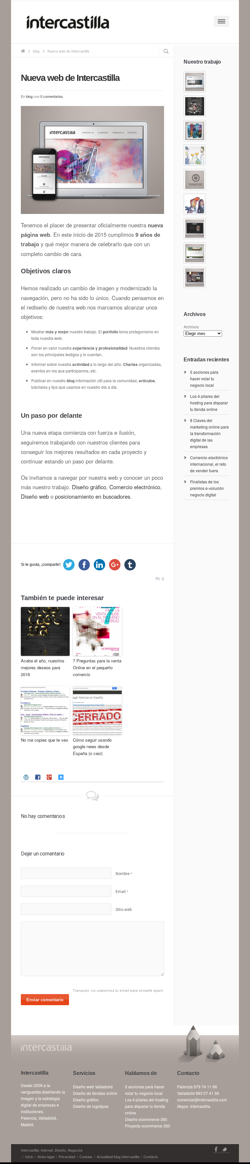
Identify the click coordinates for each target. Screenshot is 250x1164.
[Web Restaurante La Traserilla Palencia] (195, 277)
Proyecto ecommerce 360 (147, 1125)
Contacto (151, 1156)
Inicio (29, 1156)
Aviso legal (45, 1156)
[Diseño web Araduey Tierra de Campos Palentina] (195, 253)
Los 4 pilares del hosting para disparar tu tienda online (209, 402)
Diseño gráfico (89, 487)
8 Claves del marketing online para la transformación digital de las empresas (209, 433)
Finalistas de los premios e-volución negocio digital (207, 488)
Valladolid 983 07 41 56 (198, 1093)
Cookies (85, 1156)
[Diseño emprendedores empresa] (195, 204)
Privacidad (67, 1156)
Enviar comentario (44, 999)
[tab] (26, 777)
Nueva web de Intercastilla (70, 78)
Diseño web (35, 496)
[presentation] (26, 777)
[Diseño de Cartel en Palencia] (195, 155)
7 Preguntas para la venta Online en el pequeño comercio (97, 667)
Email (122, 891)
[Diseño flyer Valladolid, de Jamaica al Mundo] (195, 130)
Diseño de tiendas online (95, 1093)
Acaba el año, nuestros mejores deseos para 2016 (42, 667)
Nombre (124, 873)
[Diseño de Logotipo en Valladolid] (195, 179)
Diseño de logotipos (90, 1106)
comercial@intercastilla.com (202, 1099)
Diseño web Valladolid (93, 1086)
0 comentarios (51, 96)
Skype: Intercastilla (193, 1106)
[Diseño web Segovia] (195, 81)
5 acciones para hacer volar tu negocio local (204, 378)
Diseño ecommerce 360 (146, 1119)
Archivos (191, 326)
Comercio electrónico (134, 487)
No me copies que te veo (44, 740)
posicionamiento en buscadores (92, 496)
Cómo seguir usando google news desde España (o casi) (92, 747)
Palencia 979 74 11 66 (197, 1086)
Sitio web (124, 909)
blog (36, 50)
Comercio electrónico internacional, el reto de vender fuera (209, 464)
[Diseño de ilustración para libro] (195, 106)
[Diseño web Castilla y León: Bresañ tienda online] (195, 228)
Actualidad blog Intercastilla (118, 1156)
